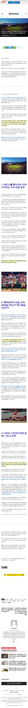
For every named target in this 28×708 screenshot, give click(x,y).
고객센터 (22, 690)
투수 (7, 600)
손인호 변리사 (6, 35)
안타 (19, 599)
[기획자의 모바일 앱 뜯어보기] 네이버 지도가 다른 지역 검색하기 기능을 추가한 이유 (21, 611)
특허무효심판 (4, 602)
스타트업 (2, 29)
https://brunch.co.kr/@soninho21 (14, 630)
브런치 (8, 558)
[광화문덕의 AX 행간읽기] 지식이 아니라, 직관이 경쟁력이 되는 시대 (18, 656)
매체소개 (12, 690)
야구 (22, 599)
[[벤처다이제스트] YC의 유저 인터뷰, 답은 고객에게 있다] (4, 669)
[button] (14, 2)
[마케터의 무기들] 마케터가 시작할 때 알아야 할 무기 (7, 609)
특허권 (18, 600)
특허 (10, 600)
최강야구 (3, 600)
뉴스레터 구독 (14, 2)
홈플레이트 (10, 602)
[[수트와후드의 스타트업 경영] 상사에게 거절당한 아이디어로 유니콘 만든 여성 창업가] (4, 663)
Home (2, 16)
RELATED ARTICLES (8, 648)
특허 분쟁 (14, 600)
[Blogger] (14, 642)
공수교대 (7, 599)
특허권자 (22, 600)
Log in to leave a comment (14, 683)
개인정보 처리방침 (14, 692)
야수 (25, 599)
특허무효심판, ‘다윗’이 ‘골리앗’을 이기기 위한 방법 (14, 514)
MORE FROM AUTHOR (9, 651)
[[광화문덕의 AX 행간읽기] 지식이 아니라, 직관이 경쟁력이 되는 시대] (4, 656)
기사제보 (17, 690)
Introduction (5, 690)
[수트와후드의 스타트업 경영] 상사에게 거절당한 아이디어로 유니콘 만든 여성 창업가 (18, 663)
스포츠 (15, 599)
